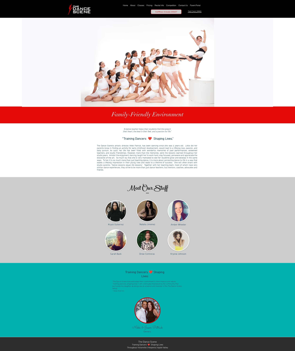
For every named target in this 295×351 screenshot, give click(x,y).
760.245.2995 (194, 11)
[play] (267, 105)
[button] (147, 62)
